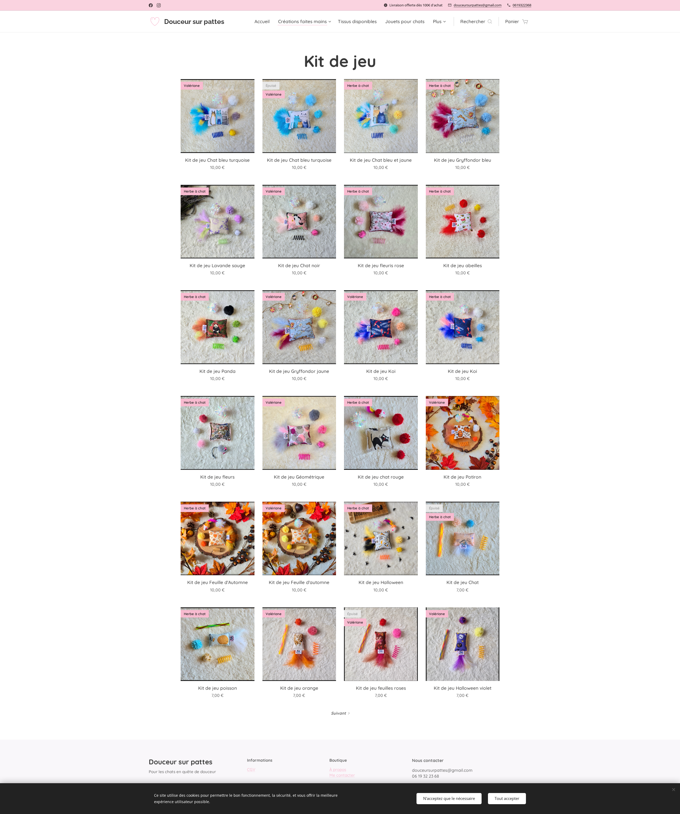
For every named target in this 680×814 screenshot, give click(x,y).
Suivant (338, 713)
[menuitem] (263, 21)
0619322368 (522, 5)
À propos (337, 769)
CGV (251, 769)
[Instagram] (158, 5)
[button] (476, 21)
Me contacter (342, 775)
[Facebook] (150, 5)
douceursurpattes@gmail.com (478, 5)
